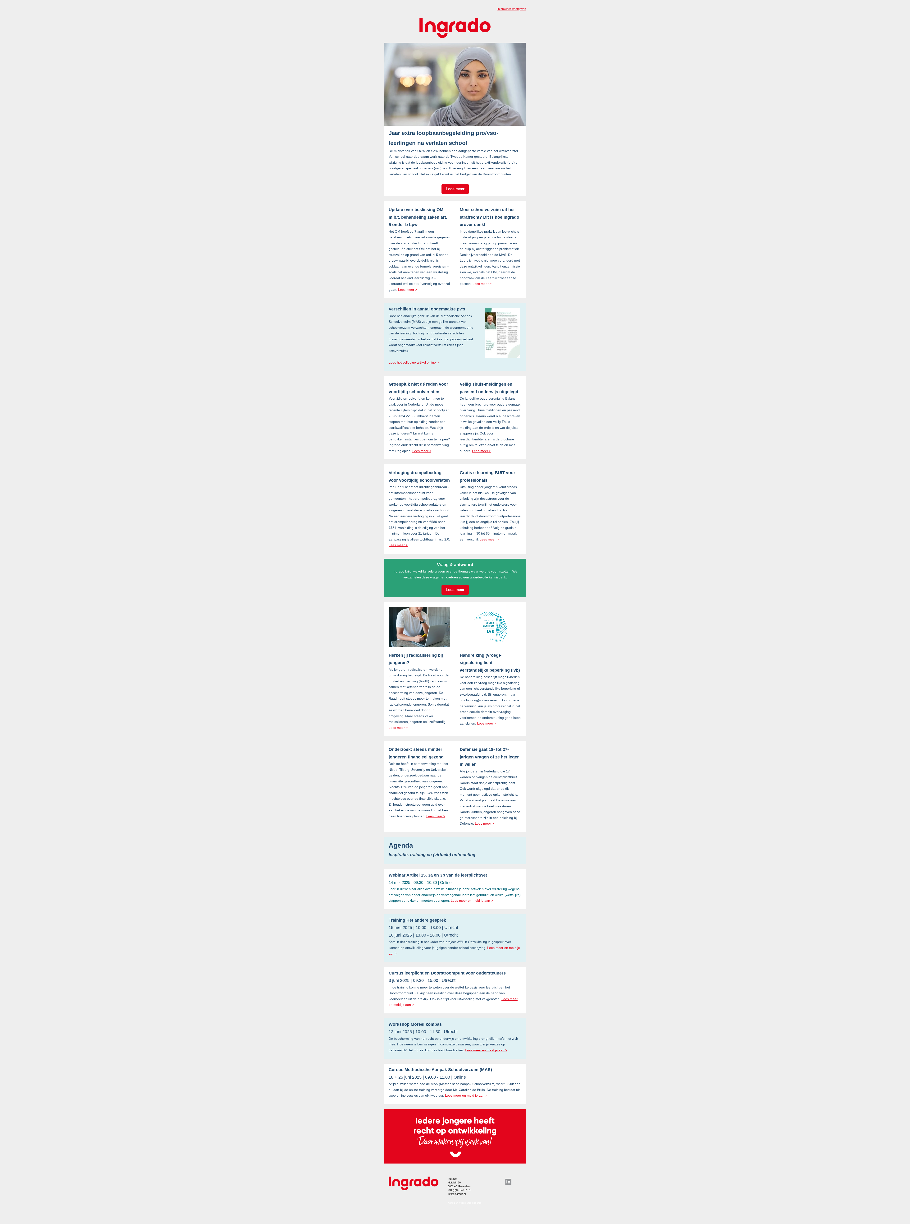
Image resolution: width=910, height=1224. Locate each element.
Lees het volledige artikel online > (414, 362)
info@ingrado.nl (457, 1193)
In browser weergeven (511, 9)
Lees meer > (407, 289)
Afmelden (453, 1202)
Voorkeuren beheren (470, 1202)
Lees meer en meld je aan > (472, 900)
